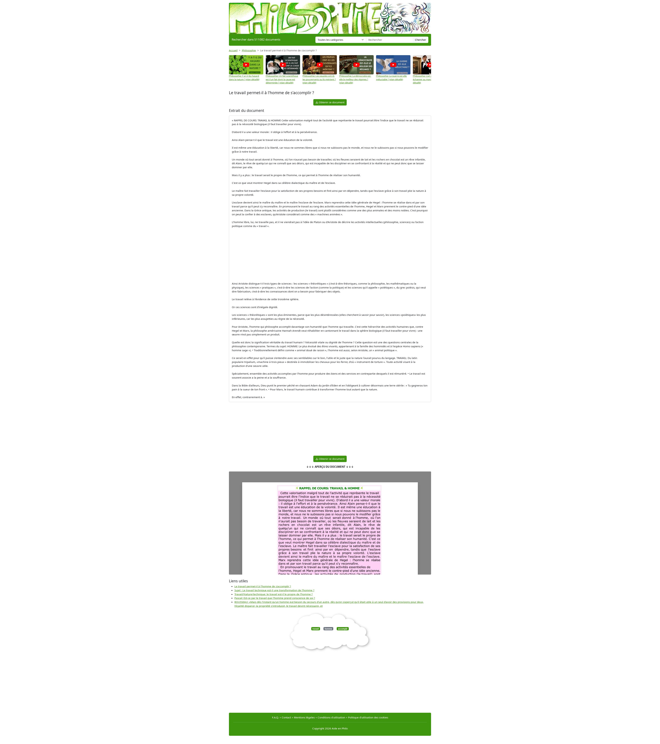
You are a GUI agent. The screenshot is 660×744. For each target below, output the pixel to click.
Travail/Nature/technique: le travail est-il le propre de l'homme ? (273, 594)
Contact (286, 717)
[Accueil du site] (330, 16)
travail (315, 628)
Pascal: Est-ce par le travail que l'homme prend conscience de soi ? (274, 598)
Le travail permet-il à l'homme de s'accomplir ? (262, 586)
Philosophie (249, 50)
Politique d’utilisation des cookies (368, 717)
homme (328, 628)
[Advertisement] (330, 255)
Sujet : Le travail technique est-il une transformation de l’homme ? (274, 590)
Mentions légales (304, 717)
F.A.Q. (275, 717)
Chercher (420, 39)
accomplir (343, 628)
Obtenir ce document (331, 102)
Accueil (233, 50)
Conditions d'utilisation (331, 717)
